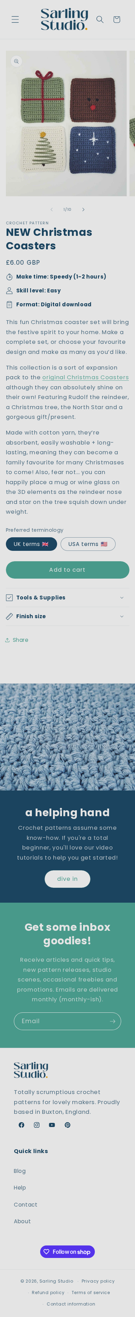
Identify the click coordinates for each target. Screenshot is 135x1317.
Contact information (71, 1304)
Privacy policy (98, 1281)
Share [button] (21, 640)
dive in (67, 879)
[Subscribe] (112, 1021)
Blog (20, 1171)
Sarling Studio (56, 1281)
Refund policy (48, 1292)
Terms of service (91, 1292)
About (22, 1221)
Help (20, 1187)
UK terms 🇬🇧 (31, 544)
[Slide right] (83, 209)
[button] (15, 19)
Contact (26, 1204)
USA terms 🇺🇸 (88, 544)
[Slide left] (51, 209)
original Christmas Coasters (85, 377)
